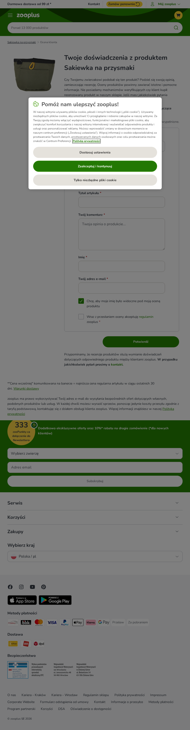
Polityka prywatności (86, 141)
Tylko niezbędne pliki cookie (95, 180)
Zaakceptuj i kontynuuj (95, 166)
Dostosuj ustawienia (95, 152)
